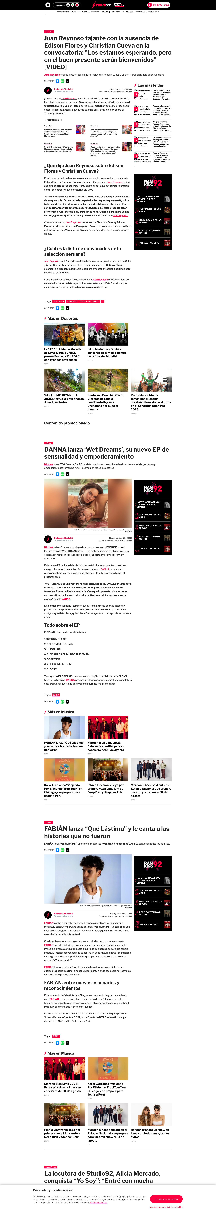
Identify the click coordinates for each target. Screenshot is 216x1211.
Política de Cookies (98, 1202)
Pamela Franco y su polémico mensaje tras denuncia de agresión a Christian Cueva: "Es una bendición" (161, 158)
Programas (141, 12)
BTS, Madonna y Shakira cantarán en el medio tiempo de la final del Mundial (107, 352)
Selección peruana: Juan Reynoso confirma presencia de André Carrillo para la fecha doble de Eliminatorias (58, 133)
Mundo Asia (116, 12)
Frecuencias (153, 12)
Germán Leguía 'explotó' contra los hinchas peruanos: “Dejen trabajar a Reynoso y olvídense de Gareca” (58, 149)
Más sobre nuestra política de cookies (166, 1207)
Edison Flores (71, 301)
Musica (85, 12)
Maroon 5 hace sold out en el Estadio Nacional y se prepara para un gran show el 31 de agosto (151, 790)
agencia (96, 301)
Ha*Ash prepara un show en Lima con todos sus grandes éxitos (150, 1133)
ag (103, 301)
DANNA (48, 464)
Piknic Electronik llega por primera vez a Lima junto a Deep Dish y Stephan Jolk (106, 788)
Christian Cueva (85, 301)
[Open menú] (48, 4)
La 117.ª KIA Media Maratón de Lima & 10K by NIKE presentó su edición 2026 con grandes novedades (63, 354)
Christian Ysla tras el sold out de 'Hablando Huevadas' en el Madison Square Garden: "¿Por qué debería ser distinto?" (162, 95)
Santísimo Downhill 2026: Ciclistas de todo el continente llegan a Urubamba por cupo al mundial (105, 402)
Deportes (95, 12)
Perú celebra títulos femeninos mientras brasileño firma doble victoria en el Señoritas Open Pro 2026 (151, 402)
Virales (105, 12)
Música (48, 443)
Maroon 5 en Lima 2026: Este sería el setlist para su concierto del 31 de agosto (106, 746)
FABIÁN (49, 945)
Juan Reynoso (52, 74)
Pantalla (76, 12)
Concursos (128, 12)
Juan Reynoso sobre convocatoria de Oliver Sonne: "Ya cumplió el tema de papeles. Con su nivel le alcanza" (104, 133)
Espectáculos (63, 12)
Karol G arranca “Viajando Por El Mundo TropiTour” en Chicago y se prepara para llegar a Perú (63, 790)
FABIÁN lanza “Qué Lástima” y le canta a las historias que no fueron (64, 746)
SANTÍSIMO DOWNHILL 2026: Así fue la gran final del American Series (64, 398)
